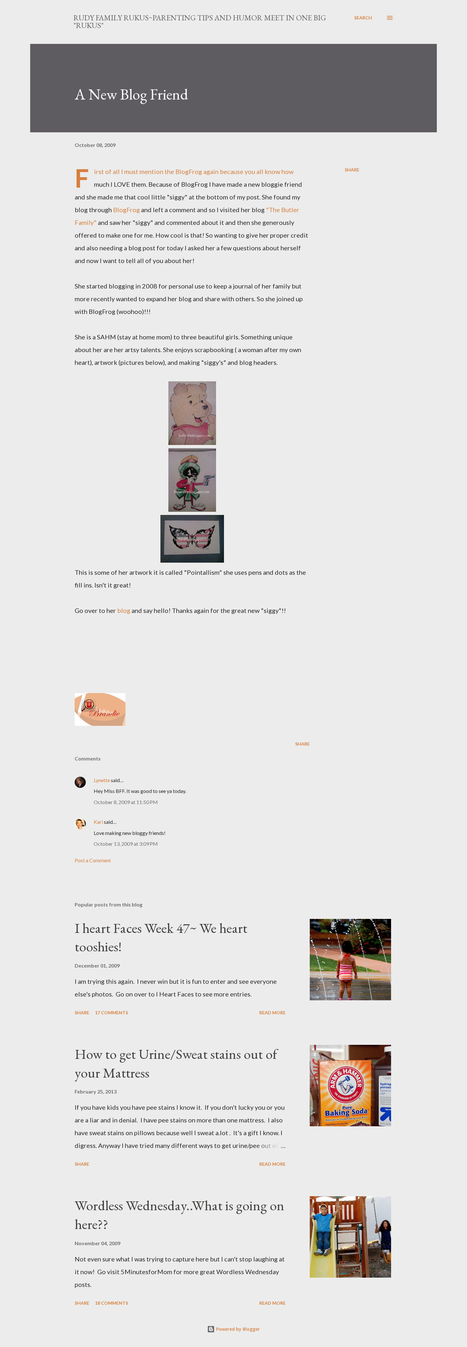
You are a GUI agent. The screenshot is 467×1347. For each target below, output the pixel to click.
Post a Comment (93, 860)
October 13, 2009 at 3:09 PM (126, 844)
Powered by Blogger (237, 1329)
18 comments (111, 1303)
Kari (98, 822)
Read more (272, 1012)
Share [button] (352, 169)
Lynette (102, 780)
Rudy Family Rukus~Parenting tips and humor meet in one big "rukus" (199, 21)
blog (124, 610)
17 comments (111, 1012)
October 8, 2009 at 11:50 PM (126, 802)
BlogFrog (188, 171)
